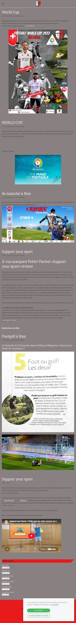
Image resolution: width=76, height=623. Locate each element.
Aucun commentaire (17, 16)
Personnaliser (55, 604)
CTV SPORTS (30, 26)
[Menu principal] (3, 3)
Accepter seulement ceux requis (38, 616)
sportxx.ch (23, 500)
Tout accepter (38, 610)
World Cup (5, 565)
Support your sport (8, 581)
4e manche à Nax (7, 576)
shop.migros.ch (9, 500)
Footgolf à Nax (7, 587)
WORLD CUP (6, 571)
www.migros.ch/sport (9, 320)
